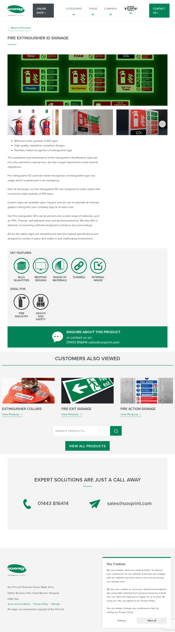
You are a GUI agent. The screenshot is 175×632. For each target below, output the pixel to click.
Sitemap (55, 604)
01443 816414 (52, 503)
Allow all (151, 620)
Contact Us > (159, 11)
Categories (74, 8)
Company (110, 8)
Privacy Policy (41, 604)
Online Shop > (41, 11)
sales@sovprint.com (129, 503)
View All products (87, 446)
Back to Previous (20, 28)
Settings (121, 620)
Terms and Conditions (19, 604)
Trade (93, 8)
